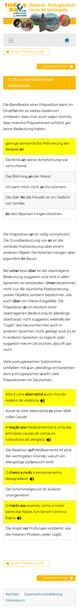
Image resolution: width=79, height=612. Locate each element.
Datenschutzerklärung (43, 594)
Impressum (15, 600)
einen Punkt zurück (27, 52)
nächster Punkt (55, 66)
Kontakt (12, 594)
